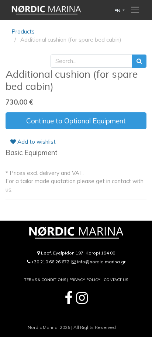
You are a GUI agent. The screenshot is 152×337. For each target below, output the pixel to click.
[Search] (139, 61)
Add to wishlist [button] (36, 141)
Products (23, 31)
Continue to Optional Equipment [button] (76, 120)
